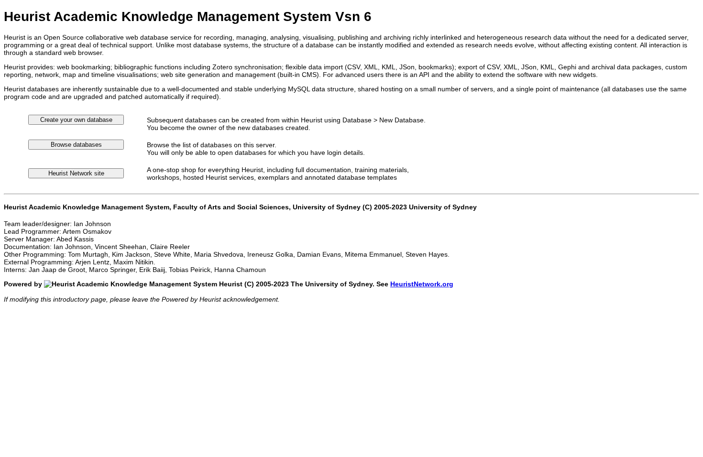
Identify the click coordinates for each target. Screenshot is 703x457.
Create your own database (76, 119)
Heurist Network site (76, 173)
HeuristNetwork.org (421, 284)
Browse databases (76, 144)
